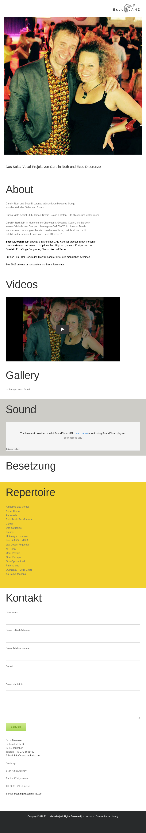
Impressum (88, 816)
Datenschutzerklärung (107, 816)
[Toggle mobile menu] (8, 7)
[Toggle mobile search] (14, 7)
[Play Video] (62, 329)
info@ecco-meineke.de (27, 755)
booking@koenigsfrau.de (27, 793)
